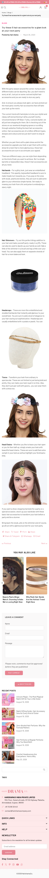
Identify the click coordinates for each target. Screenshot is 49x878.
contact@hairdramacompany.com (18, 811)
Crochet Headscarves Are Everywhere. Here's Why (26, 755)
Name (7, 624)
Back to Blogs (25, 684)
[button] (45, 7)
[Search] (5, 7)
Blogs (9, 12)
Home (4, 12)
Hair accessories (14, 131)
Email (7, 633)
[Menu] (2, 7)
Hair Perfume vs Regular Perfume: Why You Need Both (30, 741)
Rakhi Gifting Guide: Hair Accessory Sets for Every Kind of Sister (30, 712)
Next (43, 543)
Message (8, 643)
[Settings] (40, 7)
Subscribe (8, 852)
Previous (7, 543)
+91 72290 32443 (11, 807)
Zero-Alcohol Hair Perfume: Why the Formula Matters (30, 726)
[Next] (47, 583)
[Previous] (2, 583)
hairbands (13, 313)
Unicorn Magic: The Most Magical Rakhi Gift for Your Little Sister (29, 698)
